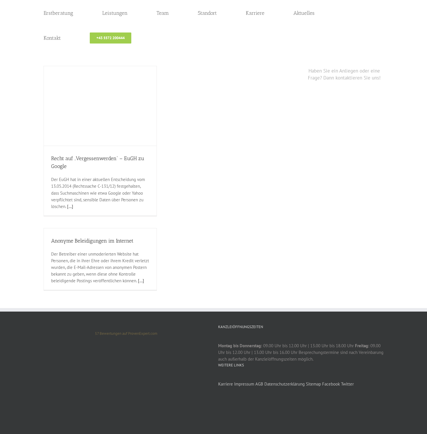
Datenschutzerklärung (284, 384)
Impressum (244, 384)
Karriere (225, 384)
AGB (259, 384)
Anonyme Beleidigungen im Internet (92, 241)
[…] (70, 206)
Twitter (347, 384)
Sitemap (313, 384)
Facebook (331, 384)
